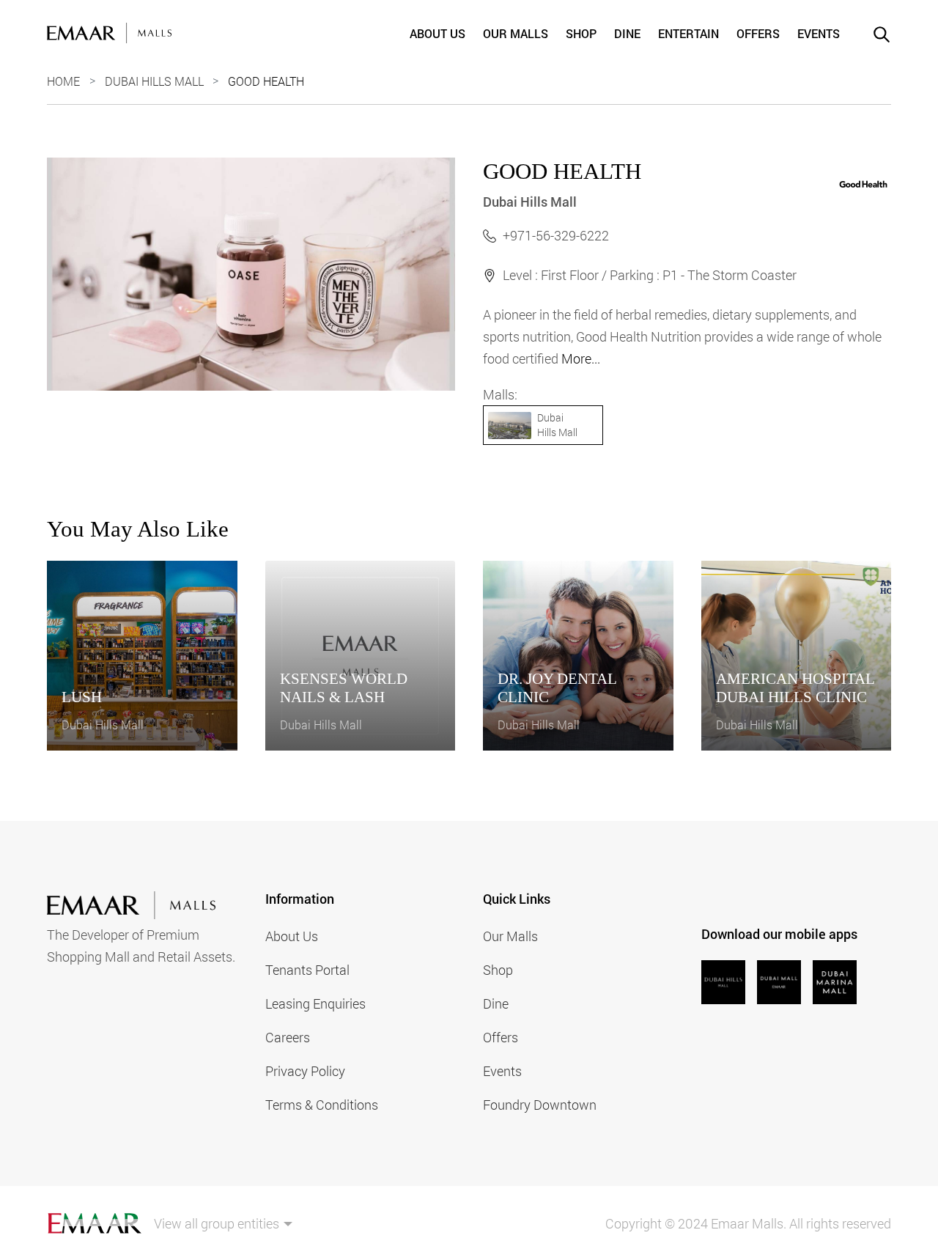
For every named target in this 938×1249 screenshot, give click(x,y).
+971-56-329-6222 (556, 235)
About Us (437, 33)
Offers (758, 33)
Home (63, 81)
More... (580, 358)
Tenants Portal (307, 970)
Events (818, 33)
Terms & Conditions (321, 1104)
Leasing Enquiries (315, 1003)
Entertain (688, 33)
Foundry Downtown (540, 1104)
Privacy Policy (305, 1071)
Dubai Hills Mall (154, 81)
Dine (627, 33)
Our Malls (515, 33)
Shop (581, 33)
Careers (287, 1037)
